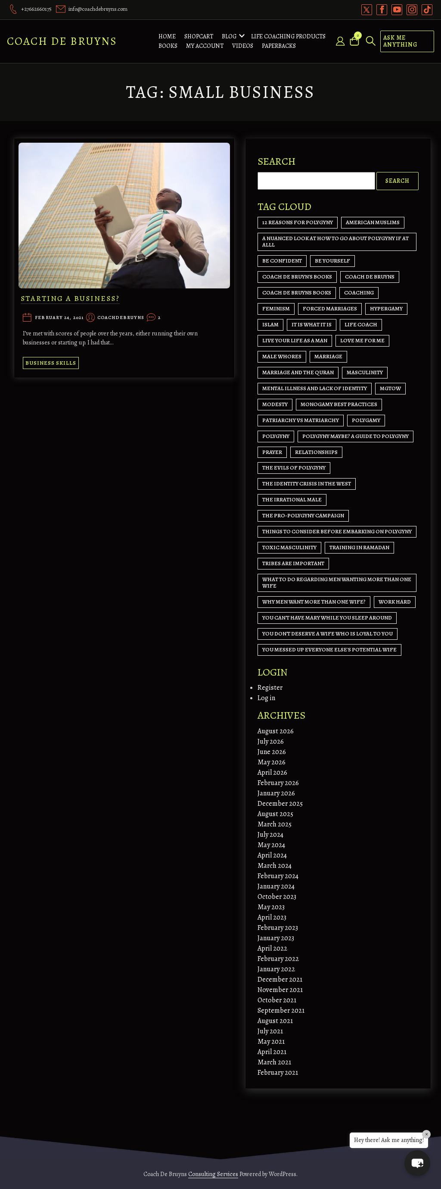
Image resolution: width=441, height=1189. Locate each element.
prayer (272, 452)
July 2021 (270, 1031)
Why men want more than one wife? (314, 601)
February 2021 (278, 1072)
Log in (266, 698)
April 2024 (272, 855)
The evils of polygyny (294, 467)
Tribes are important (293, 563)
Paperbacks (279, 46)
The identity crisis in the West (306, 483)
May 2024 (271, 845)
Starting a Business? (70, 298)
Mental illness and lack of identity (314, 388)
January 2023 (276, 938)
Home (167, 36)
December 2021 (280, 979)
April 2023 (272, 917)
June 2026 (272, 752)
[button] (417, 1163)
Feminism (276, 308)
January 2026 (276, 793)
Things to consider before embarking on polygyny (337, 531)
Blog (229, 36)
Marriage (328, 356)
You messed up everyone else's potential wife (329, 649)
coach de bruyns (369, 276)
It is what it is (312, 324)
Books (167, 46)
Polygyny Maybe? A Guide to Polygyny (355, 436)
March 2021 (274, 1062)
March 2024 (275, 865)
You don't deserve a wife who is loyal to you (327, 633)
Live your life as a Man (294, 340)
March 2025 (275, 824)
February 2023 (278, 927)
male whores (281, 356)
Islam (270, 324)
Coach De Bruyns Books (296, 292)
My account (205, 46)
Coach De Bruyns (62, 41)
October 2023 (277, 896)
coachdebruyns (120, 318)
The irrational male (292, 499)
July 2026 (271, 741)
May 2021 (271, 1041)
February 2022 (278, 959)
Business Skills (50, 362)
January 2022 (276, 969)
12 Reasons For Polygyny (297, 222)
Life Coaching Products (288, 36)
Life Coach (361, 324)
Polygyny (275, 436)
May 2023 (271, 907)
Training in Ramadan (359, 547)
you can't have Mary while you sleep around (327, 617)
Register (270, 687)
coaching (359, 292)
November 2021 (280, 990)
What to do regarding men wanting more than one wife (336, 582)
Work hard (395, 601)
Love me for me (362, 340)
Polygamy (366, 420)
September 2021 (281, 1010)
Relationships (316, 452)
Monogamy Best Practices (339, 404)
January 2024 (276, 886)
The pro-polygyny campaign (303, 515)
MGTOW (390, 388)
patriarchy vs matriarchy (300, 420)
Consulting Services (213, 1174)
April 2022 (272, 948)
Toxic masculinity (289, 547)
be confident (282, 260)
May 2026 (272, 762)
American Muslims (373, 222)
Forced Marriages (330, 308)
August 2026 (276, 731)
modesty (275, 404)
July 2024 (270, 834)
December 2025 (280, 803)
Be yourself (332, 260)
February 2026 (278, 783)
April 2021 (272, 1052)
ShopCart (198, 36)
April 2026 (272, 772)
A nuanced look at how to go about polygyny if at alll (335, 241)
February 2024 (278, 876)
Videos (242, 46)
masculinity (365, 372)
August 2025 (275, 814)
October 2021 (277, 1000)
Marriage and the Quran (298, 372)
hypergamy (386, 308)
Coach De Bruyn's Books (297, 276)
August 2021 (275, 1021)
